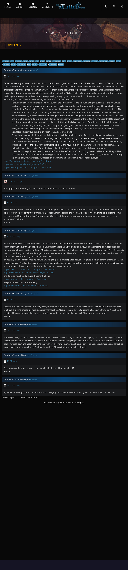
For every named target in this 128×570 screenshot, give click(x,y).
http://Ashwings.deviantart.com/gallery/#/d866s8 (27, 167)
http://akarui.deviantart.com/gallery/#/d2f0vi (25, 164)
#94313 (33, 324)
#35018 (34, 70)
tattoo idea (43, 64)
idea (43, 61)
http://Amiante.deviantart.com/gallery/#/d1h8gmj (27, 161)
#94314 (34, 355)
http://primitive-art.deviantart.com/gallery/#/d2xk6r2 (29, 273)
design (19, 61)
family (32, 61)
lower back (77, 61)
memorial (87, 61)
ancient (6, 61)
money (95, 61)
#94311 (33, 230)
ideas (49, 61)
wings (61, 64)
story (13, 64)
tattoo (35, 64)
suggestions (21, 64)
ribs (119, 61)
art (13, 61)
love (69, 61)
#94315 (33, 379)
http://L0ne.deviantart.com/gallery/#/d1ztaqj (25, 279)
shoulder (6, 64)
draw (25, 61)
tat (29, 64)
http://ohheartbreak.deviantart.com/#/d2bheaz (26, 286)
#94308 (34, 196)
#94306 (34, 175)
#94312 (34, 293)
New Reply (14, 45)
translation (53, 64)
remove (112, 61)
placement (103, 61)
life (64, 61)
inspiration (57, 61)
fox (37, 61)
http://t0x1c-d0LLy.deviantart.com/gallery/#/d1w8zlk (29, 269)
